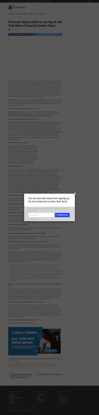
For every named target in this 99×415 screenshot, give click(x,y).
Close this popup (34, 219)
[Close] (75, 194)
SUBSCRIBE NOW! (62, 215)
